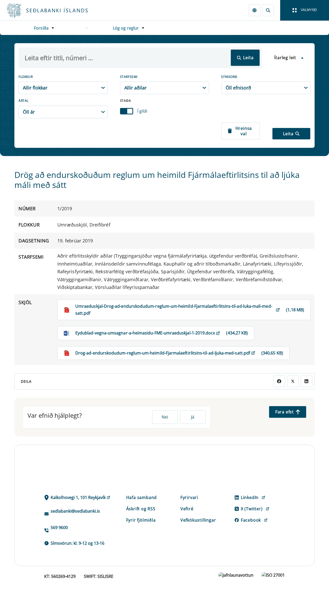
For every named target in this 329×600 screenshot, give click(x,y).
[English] (254, 10)
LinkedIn (250, 497)
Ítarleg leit (285, 57)
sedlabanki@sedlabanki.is (75, 511)
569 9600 (59, 527)
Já (192, 417)
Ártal (24, 100)
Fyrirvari (189, 497)
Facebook (251, 520)
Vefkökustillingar (198, 520)
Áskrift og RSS (141, 509)
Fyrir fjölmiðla (141, 520)
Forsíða (41, 28)
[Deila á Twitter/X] (293, 381)
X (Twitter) (252, 509)
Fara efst (284, 412)
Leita (248, 57)
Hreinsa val (243, 131)
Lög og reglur (126, 28)
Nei (165, 417)
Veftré (187, 509)
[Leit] (268, 10)
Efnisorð (229, 77)
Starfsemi (129, 77)
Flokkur (26, 77)
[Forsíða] (55, 10)
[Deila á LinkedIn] (306, 381)
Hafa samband (141, 497)
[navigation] (304, 10)
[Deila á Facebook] (279, 381)
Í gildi (142, 111)
